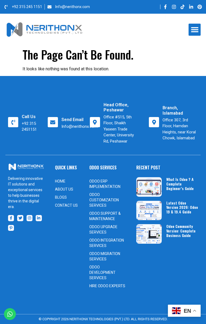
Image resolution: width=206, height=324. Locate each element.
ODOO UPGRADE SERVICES (103, 229)
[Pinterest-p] (11, 228)
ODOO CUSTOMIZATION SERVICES (104, 199)
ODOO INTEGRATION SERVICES (106, 243)
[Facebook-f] (165, 7)
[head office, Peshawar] (95, 122)
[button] (195, 30)
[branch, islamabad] (154, 122)
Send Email (72, 119)
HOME (60, 181)
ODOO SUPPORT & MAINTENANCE (105, 216)
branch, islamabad (173, 110)
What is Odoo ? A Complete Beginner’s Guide (180, 183)
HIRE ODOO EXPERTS (107, 286)
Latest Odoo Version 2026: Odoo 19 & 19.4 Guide (182, 207)
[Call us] (13, 122)
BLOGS (61, 197)
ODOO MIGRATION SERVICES (104, 256)
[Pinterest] (199, 7)
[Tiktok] (182, 7)
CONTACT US (66, 205)
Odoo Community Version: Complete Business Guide (181, 230)
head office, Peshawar (116, 107)
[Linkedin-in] (191, 7)
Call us (29, 116)
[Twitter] (20, 218)
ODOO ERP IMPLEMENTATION (104, 184)
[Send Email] (53, 122)
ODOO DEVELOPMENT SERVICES (102, 272)
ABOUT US (64, 189)
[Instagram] (174, 7)
